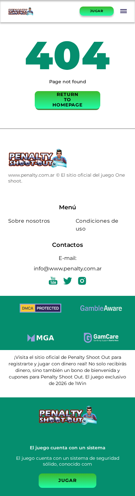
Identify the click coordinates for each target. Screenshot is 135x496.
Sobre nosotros (29, 221)
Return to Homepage (67, 99)
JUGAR (96, 11)
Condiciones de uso (97, 225)
